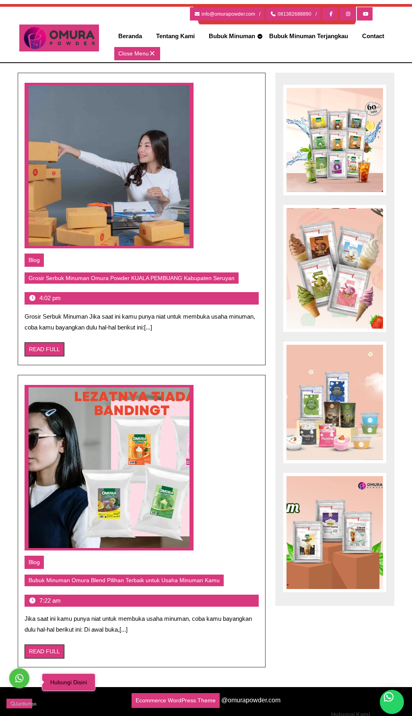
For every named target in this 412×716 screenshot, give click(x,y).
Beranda (130, 36)
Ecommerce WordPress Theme (176, 700)
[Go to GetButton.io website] (19, 703)
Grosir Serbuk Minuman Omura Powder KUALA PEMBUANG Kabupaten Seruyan (134, 279)
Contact (373, 36)
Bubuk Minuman (232, 36)
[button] (392, 702)
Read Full (46, 351)
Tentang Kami (175, 36)
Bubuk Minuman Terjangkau (308, 36)
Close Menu (139, 55)
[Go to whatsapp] (19, 678)
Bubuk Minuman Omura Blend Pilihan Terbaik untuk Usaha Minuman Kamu (126, 581)
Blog (34, 260)
